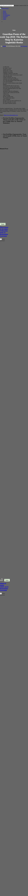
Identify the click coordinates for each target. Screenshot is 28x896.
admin (4, 46)
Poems (14, 30)
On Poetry (1, 579)
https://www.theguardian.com (11, 115)
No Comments (23, 46)
